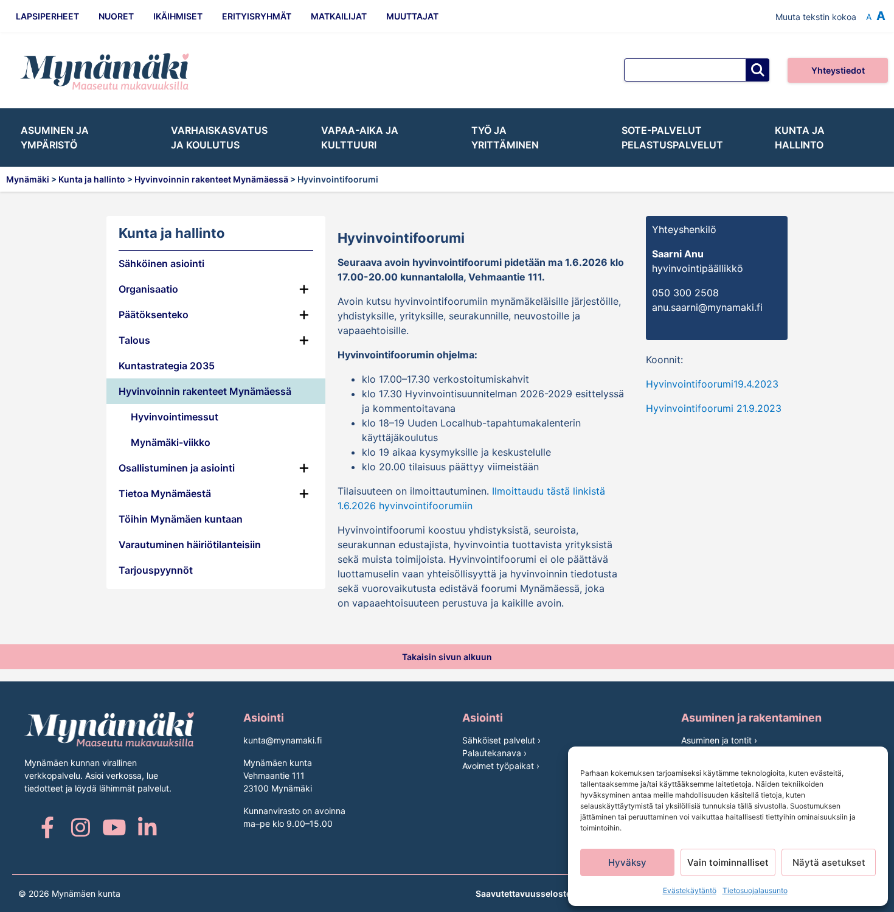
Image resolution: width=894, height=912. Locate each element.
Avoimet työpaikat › (500, 766)
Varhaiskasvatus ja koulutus (219, 137)
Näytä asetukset (828, 862)
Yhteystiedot (838, 70)
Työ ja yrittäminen (505, 137)
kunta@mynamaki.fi (282, 740)
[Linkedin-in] (147, 827)
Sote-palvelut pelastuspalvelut (672, 137)
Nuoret (116, 16)
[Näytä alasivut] (304, 391)
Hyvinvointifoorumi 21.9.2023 (713, 408)
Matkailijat (339, 16)
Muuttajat (412, 16)
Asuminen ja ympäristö (55, 137)
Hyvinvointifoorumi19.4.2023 (712, 384)
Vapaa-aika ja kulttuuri (359, 137)
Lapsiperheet (47, 16)
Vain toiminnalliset (728, 862)
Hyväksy (627, 862)
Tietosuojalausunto (755, 890)
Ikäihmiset (178, 16)
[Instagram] (80, 827)
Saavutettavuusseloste (523, 893)
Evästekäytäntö (689, 890)
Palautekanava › (494, 753)
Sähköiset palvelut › (501, 740)
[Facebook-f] (47, 827)
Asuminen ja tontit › (719, 740)
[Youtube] (114, 827)
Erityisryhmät (256, 16)
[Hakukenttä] (685, 70)
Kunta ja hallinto (800, 137)
